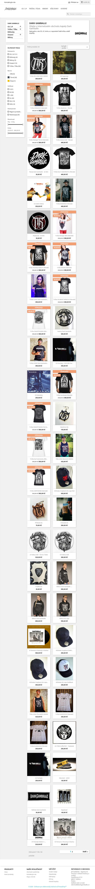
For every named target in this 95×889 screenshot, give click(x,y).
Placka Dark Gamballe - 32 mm (38, 172)
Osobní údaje (53, 872)
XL (12, 98)
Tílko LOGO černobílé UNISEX (39, 714)
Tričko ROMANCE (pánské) (64, 204)
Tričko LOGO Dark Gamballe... (39, 299)
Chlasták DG (64, 523)
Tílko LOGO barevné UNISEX (64, 459)
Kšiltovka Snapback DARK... (64, 650)
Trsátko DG (38, 586)
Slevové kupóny (53, 881)
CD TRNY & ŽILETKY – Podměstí (64, 746)
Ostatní (64, 9)
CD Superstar (64, 76)
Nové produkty (8, 874)
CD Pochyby (38, 778)
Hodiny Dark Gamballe (64, 331)
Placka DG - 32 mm (39, 236)
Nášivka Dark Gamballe (39, 810)
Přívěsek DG (38, 523)
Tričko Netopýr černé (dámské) (38, 140)
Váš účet (52, 869)
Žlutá (13, 81)
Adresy (51, 879)
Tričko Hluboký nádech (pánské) (39, 267)
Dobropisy (52, 876)
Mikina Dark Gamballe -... (64, 586)
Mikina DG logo (64, 618)
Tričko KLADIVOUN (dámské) (64, 714)
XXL (12, 101)
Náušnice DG (64, 427)
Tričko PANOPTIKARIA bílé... (38, 331)
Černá (13, 77)
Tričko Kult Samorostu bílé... (39, 459)
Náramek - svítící (64, 778)
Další (86, 852)
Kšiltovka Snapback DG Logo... (39, 682)
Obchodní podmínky (33, 872)
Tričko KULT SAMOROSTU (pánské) (64, 172)
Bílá (12, 74)
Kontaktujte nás (9, 2)
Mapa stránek (31, 877)
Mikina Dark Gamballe (39, 618)
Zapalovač (64, 810)
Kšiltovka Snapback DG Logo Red (64, 491)
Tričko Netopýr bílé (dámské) (64, 236)
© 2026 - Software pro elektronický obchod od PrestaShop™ (47, 887)
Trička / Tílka (34, 9)
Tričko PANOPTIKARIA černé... (38, 427)
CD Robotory (39, 395)
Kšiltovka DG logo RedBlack (64, 682)
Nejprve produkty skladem (16, 112)
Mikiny (45, 9)
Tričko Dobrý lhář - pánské (64, 140)
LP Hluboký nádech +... (39, 842)
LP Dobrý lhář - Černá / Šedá (39, 555)
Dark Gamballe (13, 23)
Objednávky (52, 874)
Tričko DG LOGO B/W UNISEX (39, 76)
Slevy (6, 872)
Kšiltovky (54, 9)
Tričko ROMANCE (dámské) (38, 108)
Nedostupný (14, 115)
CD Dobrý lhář (64, 555)
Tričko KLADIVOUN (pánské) (38, 746)
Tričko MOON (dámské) (64, 267)
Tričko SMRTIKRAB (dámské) (39, 491)
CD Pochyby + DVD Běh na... (64, 363)
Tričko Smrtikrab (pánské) (64, 395)
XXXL (12, 104)
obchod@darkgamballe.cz (80, 885)
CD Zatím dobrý (39, 204)
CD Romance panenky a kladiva (64, 842)
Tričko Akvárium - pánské (64, 108)
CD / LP (24, 9)
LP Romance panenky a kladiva (38, 650)
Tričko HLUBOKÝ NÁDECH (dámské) (64, 299)
